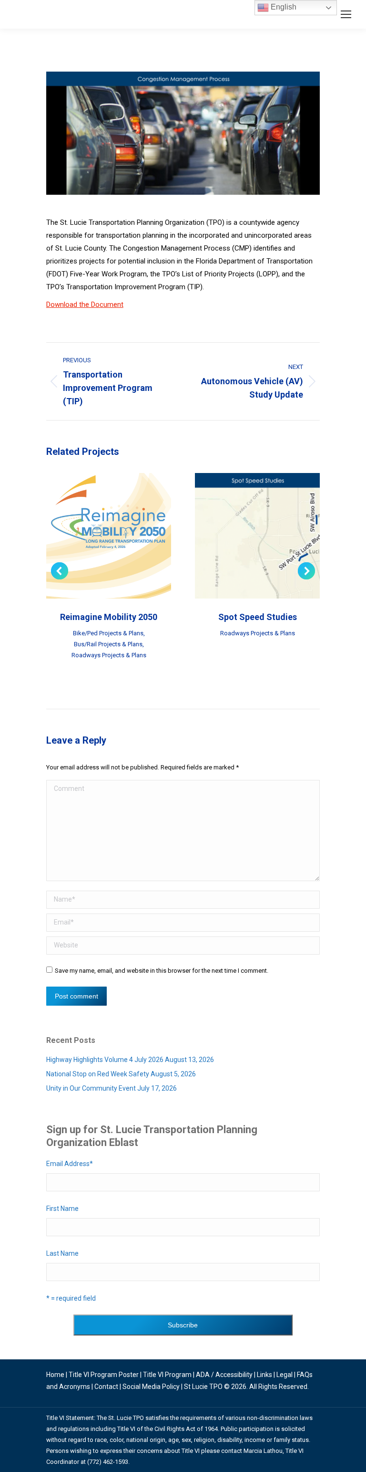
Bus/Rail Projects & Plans (108, 644)
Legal (284, 1374)
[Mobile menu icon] (346, 14)
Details (121, 536)
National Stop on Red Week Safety (97, 1074)
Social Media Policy (151, 1386)
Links (264, 1374)
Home (55, 1374)
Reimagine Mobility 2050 (108, 617)
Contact (106, 1386)
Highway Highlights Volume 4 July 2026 (104, 1059)
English (282, 7)
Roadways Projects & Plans (108, 655)
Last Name (62, 1253)
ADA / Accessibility (224, 1374)
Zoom (95, 536)
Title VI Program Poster (104, 1374)
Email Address (69, 1163)
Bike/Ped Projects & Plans (108, 633)
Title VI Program (167, 1374)
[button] (59, 570)
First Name (62, 1208)
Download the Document (84, 304)
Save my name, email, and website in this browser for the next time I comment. (161, 970)
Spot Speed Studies (257, 617)
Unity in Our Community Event (91, 1088)
